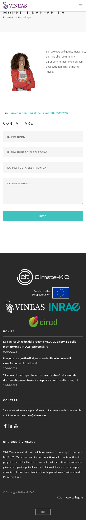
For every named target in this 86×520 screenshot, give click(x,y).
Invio (43, 216)
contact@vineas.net (34, 415)
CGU (60, 497)
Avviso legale (74, 497)
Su (43, 512)
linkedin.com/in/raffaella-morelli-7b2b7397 (39, 113)
